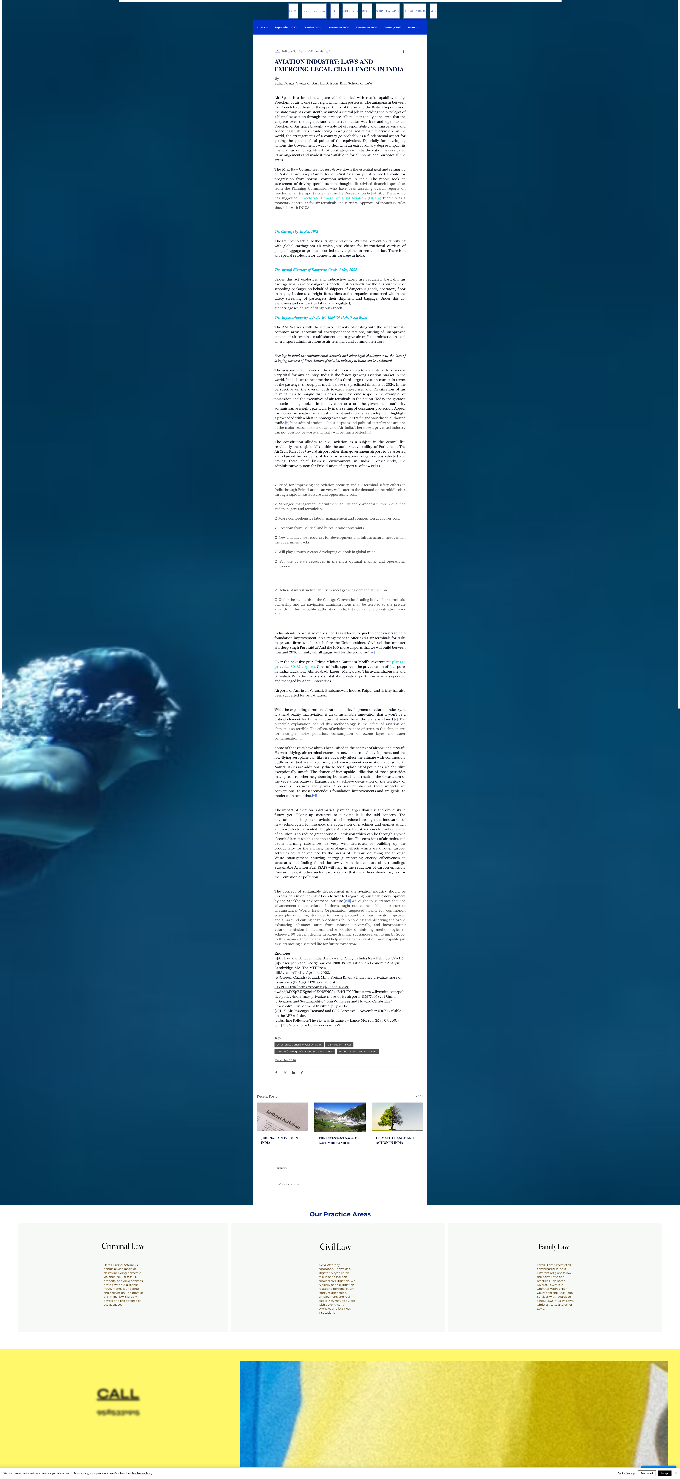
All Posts (262, 27)
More (411, 27)
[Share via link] (302, 1072)
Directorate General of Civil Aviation (299, 1044)
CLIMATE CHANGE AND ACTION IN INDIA (395, 1140)
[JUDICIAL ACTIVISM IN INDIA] (282, 1117)
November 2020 (338, 27)
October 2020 (312, 27)
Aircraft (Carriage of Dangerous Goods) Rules (305, 1051)
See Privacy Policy (142, 1473)
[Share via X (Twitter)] (285, 1072)
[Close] (676, 1473)
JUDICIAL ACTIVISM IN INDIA (279, 1140)
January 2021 (392, 27)
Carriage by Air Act (339, 1044)
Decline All (647, 1473)
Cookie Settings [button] (626, 1473)
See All (419, 1096)
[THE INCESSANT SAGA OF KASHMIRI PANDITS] (340, 1117)
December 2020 (366, 27)
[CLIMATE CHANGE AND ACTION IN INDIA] (397, 1117)
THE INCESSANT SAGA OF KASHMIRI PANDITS (339, 1140)
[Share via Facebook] (276, 1072)
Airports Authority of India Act (358, 1051)
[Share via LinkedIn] (293, 1072)
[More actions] (403, 51)
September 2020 (286, 27)
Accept (664, 1473)
